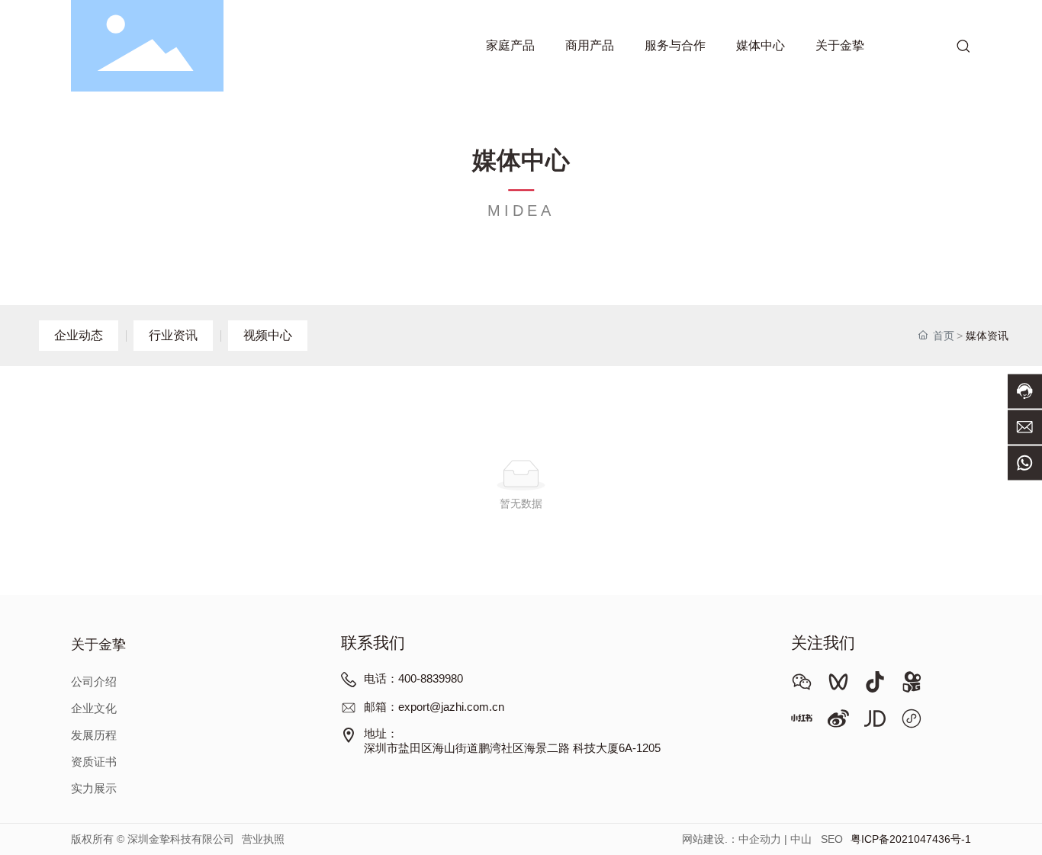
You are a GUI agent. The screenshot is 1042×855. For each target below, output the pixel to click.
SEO (832, 839)
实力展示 (94, 789)
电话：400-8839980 (413, 679)
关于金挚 (98, 645)
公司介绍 (94, 682)
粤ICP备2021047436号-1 (911, 839)
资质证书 (94, 762)
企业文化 (94, 708)
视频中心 (267, 335)
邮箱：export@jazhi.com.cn (434, 707)
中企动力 (759, 839)
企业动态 (78, 335)
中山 (801, 839)
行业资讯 (173, 335)
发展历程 (94, 735)
